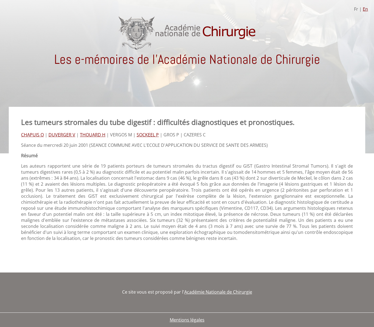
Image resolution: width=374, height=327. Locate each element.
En (365, 9)
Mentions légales (187, 320)
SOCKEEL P (148, 135)
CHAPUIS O (32, 135)
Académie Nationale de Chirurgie (218, 292)
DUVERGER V (61, 135)
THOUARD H (92, 135)
